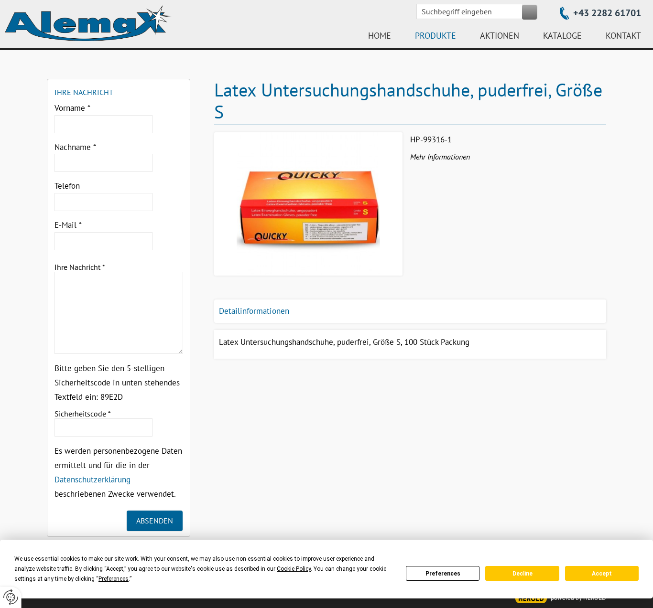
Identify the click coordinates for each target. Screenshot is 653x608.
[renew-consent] (11, 597)
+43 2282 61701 (607, 13)
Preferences (442, 573)
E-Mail (68, 225)
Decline (522, 573)
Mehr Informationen (440, 156)
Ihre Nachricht (79, 267)
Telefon (67, 186)
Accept (602, 573)
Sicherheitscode (82, 413)
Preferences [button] (113, 579)
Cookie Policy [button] (294, 568)
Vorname (72, 108)
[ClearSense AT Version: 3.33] (531, 599)
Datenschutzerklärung (92, 479)
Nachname (75, 147)
